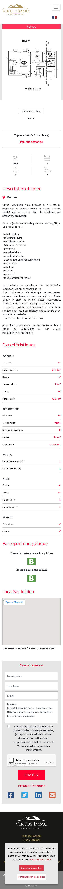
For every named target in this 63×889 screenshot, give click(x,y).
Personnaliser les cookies (31, 876)
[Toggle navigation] (56, 7)
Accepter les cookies (31, 868)
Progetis (33, 885)
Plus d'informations (40, 859)
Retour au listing (32, 110)
